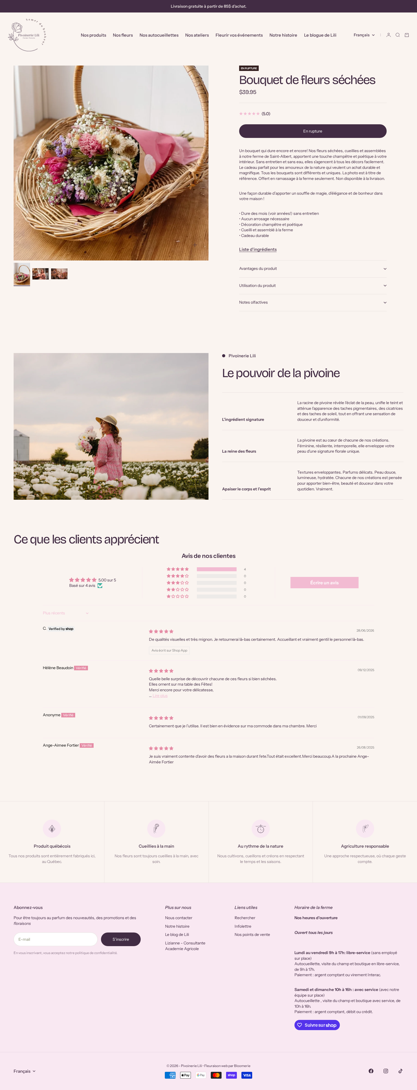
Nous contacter (178, 917)
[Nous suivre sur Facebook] (371, 1071)
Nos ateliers (197, 35)
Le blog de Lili (177, 934)
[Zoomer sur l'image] (195, 245)
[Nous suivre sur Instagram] (386, 1071)
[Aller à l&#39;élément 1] (22, 274)
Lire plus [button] (160, 695)
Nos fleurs (123, 35)
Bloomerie (242, 1066)
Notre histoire (283, 35)
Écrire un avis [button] (324, 582)
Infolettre (243, 926)
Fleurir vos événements (239, 35)
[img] (161, 631)
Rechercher (245, 917)
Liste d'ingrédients (258, 249)
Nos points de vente (252, 934)
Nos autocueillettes (159, 35)
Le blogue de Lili (320, 35)
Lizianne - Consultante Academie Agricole (185, 945)
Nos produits (93, 35)
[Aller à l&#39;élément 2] (40, 274)
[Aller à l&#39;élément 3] (59, 273)
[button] (178, 569)
